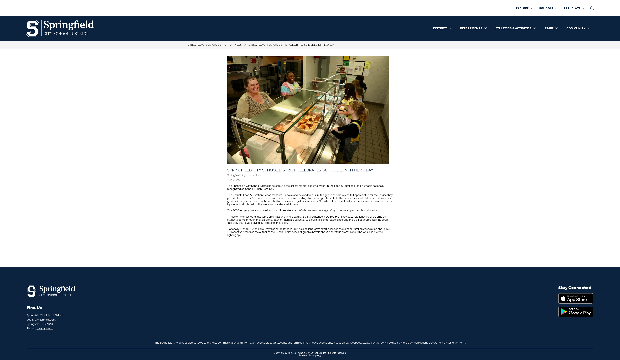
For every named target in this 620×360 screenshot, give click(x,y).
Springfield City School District (208, 45)
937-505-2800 (44, 328)
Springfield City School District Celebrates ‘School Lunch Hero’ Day (291, 45)
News (238, 45)
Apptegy (316, 355)
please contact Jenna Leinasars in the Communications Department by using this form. (414, 342)
